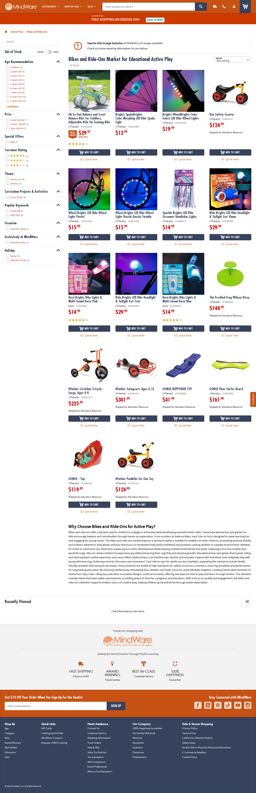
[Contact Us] (223, 6)
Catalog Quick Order (52, 733)
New (7, 737)
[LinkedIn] (207, 705)
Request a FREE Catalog (54, 742)
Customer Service (96, 733)
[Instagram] (247, 705)
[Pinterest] (218, 705)
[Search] (201, 6)
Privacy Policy (190, 728)
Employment (139, 757)
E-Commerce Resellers (194, 752)
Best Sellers (11, 747)
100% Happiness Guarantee (147, 728)
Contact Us (93, 728)
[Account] (234, 6)
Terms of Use (189, 733)
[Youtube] (237, 705)
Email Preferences (97, 766)
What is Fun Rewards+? (99, 771)
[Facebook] (197, 705)
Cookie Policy (189, 757)
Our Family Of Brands (144, 733)
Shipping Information (99, 737)
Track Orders (94, 742)
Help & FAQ (93, 747)
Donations (138, 742)
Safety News (188, 742)
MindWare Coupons (51, 737)
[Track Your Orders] (214, 6)
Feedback (253, 399)
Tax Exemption (95, 757)
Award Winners (13, 742)
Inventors (138, 747)
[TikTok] (227, 705)
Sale (7, 757)
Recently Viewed (18, 601)
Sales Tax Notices (96, 752)
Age (7, 728)
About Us (137, 737)
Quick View (90, 159)
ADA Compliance (96, 762)
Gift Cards (46, 728)
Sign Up (116, 706)
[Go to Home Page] (6, 31)
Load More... (13, 106)
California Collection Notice (197, 737)
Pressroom (138, 752)
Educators (10, 752)
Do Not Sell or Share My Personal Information (206, 747)
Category (10, 733)
